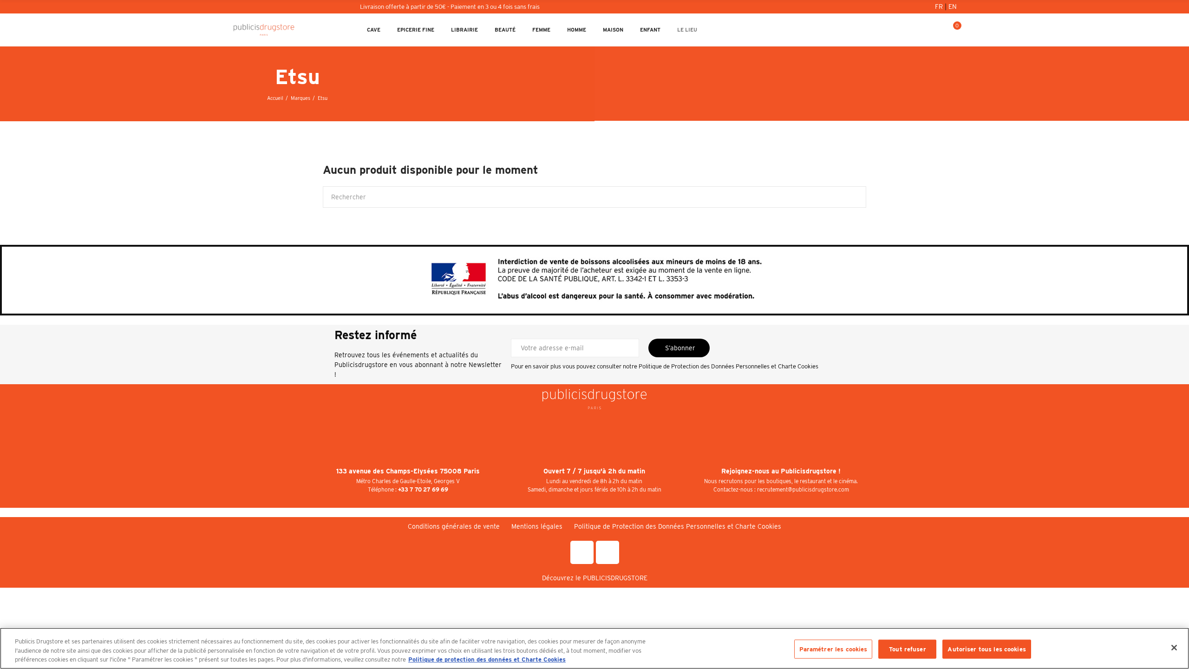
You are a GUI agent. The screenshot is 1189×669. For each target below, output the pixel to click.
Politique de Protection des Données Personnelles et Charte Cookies (728, 366)
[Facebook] (582, 552)
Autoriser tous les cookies (986, 648)
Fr (940, 6)
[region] (594, 648)
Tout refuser (907, 648)
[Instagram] (607, 552)
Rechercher (851, 197)
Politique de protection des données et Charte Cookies (487, 659)
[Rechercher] (922, 29)
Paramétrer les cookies (833, 648)
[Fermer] (1174, 647)
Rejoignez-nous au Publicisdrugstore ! (781, 471)
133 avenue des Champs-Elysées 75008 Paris (408, 471)
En (952, 6)
